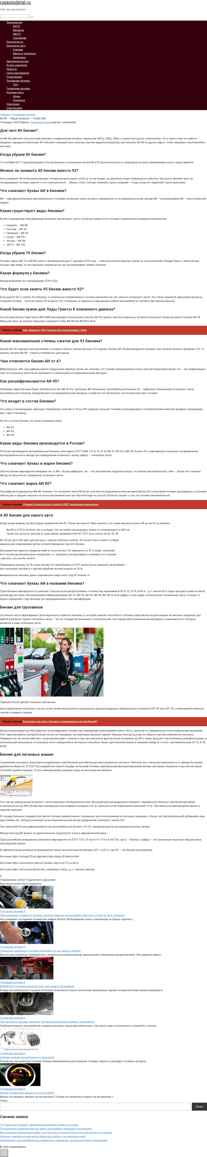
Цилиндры (19, 57)
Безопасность (14, 41)
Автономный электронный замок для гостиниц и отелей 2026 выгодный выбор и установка (56, 1132)
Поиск (4, 1100)
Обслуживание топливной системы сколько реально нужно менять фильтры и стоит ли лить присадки (62, 915)
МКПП (17, 34)
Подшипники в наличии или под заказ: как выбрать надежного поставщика (46, 1128)
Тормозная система (18, 88)
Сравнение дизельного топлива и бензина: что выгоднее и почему (40, 950)
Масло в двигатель (24, 53)
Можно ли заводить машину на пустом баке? (27, 1092)
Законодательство (17, 61)
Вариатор (18, 30)
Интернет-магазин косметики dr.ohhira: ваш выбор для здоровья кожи (42, 1136)
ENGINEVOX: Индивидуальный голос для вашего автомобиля (37, 986)
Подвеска (19, 100)
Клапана (18, 49)
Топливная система (18, 80)
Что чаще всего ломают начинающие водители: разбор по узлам (39, 1124)
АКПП (16, 26)
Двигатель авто (16, 45)
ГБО (15, 84)
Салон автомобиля (17, 73)
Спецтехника (14, 108)
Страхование (14, 76)
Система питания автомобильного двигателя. (27, 1057)
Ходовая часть (15, 92)
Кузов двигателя (16, 65)
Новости (11, 69)
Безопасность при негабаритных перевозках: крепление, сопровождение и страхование (53, 1140)
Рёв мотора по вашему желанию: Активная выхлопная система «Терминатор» (47, 1021)
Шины (16, 96)
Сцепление (19, 38)
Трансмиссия (14, 22)
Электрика (12, 104)
